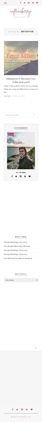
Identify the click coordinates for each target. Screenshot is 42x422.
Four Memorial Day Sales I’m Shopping (18, 258)
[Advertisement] (21, 208)
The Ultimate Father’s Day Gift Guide (17, 246)
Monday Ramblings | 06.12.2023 (15, 242)
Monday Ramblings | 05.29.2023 (15, 254)
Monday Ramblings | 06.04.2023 (16, 250)
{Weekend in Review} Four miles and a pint (21, 80)
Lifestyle (7, 96)
